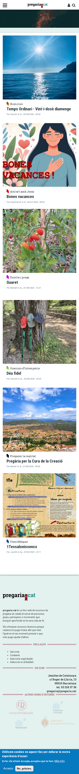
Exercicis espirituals (21, 658)
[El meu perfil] (69, 6)
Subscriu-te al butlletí (21, 661)
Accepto (8, 768)
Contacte (15, 655)
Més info (60, 761)
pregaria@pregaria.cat (61, 691)
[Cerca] (73, 6)
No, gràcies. (24, 768)
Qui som (14, 651)
